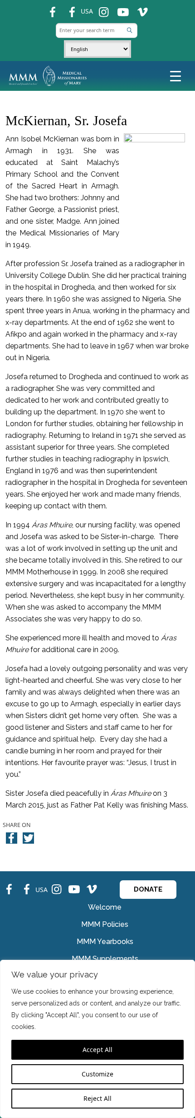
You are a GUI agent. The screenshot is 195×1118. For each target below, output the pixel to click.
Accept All (97, 1049)
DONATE (148, 889)
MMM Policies (104, 924)
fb (48, 8)
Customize (97, 1074)
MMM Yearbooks (105, 941)
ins (100, 8)
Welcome (105, 907)
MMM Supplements (105, 958)
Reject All (97, 1098)
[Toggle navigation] (175, 75)
